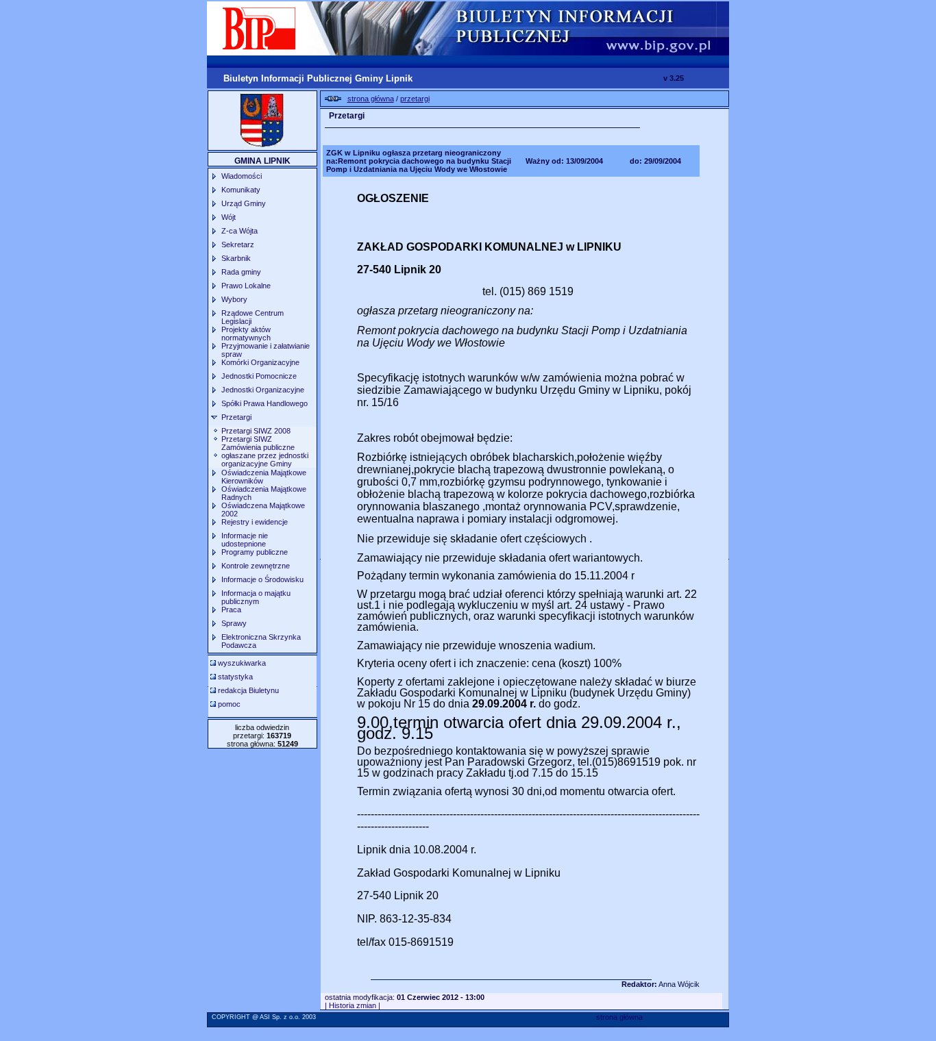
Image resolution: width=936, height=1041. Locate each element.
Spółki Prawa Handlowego (264, 403)
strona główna (619, 1017)
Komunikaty (240, 190)
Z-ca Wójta (239, 231)
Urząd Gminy (243, 203)
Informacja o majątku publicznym (256, 597)
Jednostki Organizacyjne (262, 390)
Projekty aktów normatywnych (246, 333)
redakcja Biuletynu (248, 690)
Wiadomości (241, 176)
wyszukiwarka (242, 663)
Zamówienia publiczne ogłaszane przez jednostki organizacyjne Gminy (264, 455)
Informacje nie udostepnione (244, 539)
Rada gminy (241, 272)
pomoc (229, 704)
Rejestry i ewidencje (254, 522)
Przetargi (236, 417)
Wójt (228, 217)
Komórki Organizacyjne (260, 362)
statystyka (235, 677)
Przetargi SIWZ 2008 (256, 431)
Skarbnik (236, 258)
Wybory (234, 299)
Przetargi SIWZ (246, 439)
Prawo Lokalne (246, 285)
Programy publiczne (254, 552)
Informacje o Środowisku (262, 579)
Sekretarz (237, 244)
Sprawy (234, 623)
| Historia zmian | (352, 1005)
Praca (231, 609)
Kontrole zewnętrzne (255, 566)
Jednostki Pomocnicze (259, 376)
